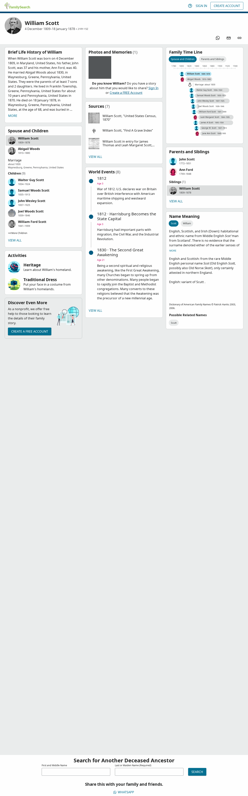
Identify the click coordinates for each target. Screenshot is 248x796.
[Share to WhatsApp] (218, 38)
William (187, 223)
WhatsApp (126, 792)
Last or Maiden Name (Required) (133, 765)
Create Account (227, 6)
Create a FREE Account (29, 331)
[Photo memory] (100, 67)
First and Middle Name (54, 765)
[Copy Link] (239, 38)
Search (197, 772)
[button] (43, 140)
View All (15, 240)
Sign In (201, 6)
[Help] (190, 6)
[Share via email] (228, 38)
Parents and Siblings (212, 59)
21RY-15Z (83, 29)
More (12, 116)
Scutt (174, 322)
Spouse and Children (183, 59)
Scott (173, 223)
